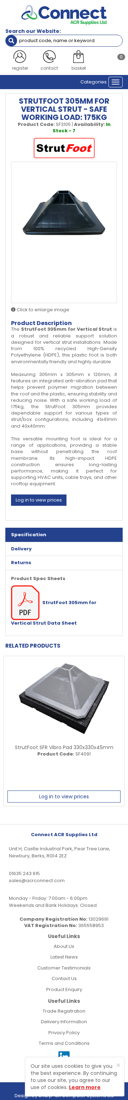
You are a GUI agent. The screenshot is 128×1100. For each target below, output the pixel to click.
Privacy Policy (64, 1032)
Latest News (64, 957)
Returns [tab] (21, 562)
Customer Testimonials (64, 968)
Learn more (85, 1087)
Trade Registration (64, 1011)
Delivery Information (64, 1021)
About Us (64, 946)
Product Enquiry (64, 989)
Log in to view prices (39, 500)
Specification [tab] (28, 534)
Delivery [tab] (21, 548)
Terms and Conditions (64, 1043)
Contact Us (64, 978)
